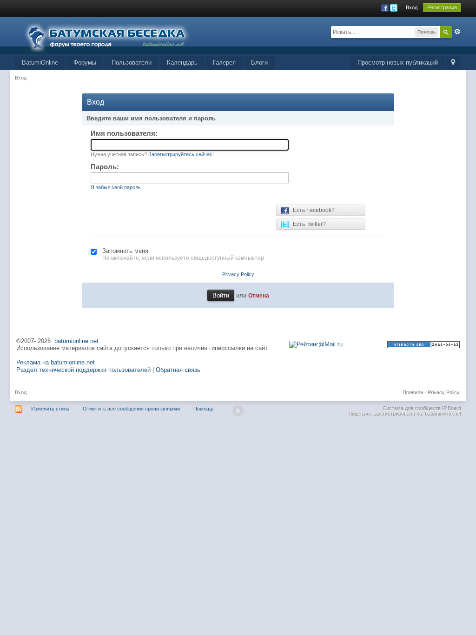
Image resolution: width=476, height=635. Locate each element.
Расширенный (457, 31)
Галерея (224, 62)
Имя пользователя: (124, 133)
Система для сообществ (412, 408)
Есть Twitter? (307, 224)
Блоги (259, 62)
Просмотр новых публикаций (397, 62)
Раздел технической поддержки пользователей (83, 369)
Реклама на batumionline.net (55, 362)
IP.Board (451, 408)
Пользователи (132, 62)
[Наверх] (238, 411)
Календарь (182, 62)
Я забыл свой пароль (116, 187)
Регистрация (442, 7)
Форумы (84, 62)
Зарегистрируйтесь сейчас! (181, 154)
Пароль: (105, 167)
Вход (411, 7)
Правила (413, 392)
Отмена (258, 295)
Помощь (203, 408)
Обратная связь (178, 369)
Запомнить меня (125, 250)
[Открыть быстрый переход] (453, 63)
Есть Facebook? (312, 210)
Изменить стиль (50, 408)
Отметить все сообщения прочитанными (131, 408)
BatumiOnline (40, 62)
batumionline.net (76, 340)
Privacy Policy (238, 274)
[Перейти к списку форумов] (112, 34)
